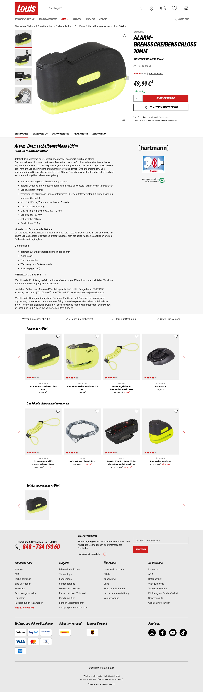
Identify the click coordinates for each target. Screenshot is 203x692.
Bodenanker (160, 386)
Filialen (107, 574)
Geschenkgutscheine (25, 593)
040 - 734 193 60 (41, 547)
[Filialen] (152, 8)
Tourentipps (65, 574)
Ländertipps (65, 579)
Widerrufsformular (157, 588)
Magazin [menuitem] (90, 19)
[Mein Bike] (163, 8)
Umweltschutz (155, 598)
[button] (140, 8)
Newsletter (20, 588)
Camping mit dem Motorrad (73, 607)
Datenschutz (155, 579)
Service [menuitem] (103, 19)
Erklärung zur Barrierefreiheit (163, 593)
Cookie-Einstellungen (159, 602)
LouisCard (20, 598)
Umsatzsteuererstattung (116, 593)
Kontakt (19, 569)
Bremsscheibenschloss (160, 461)
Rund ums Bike (67, 598)
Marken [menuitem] (77, 19)
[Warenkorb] (185, 8)
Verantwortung (111, 598)
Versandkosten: (139, 120)
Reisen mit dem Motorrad (72, 593)
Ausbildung (110, 579)
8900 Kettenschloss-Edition (82, 461)
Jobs (106, 583)
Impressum (154, 569)
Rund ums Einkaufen (115, 588)
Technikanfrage (23, 579)
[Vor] (126, 78)
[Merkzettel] (174, 8)
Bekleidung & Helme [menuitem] (24, 19)
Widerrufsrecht (156, 583)
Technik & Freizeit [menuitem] (48, 19)
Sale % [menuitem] (64, 19)
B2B (17, 574)
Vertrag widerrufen (24, 607)
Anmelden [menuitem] (183, 19)
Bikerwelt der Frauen (69, 569)
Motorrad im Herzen (69, 588)
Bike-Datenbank (23, 583)
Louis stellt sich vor (114, 569)
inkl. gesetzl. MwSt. (150, 117)
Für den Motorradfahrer (71, 602)
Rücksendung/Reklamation (29, 602)
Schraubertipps (67, 583)
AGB (150, 574)
